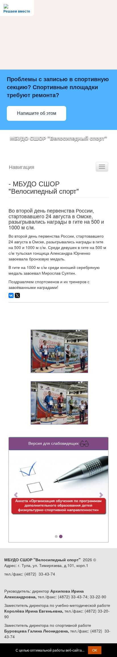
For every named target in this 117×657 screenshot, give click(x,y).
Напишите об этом (36, 113)
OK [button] (94, 650)
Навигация (21, 166)
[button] (16, 492)
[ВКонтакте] (11, 295)
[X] (17, 295)
